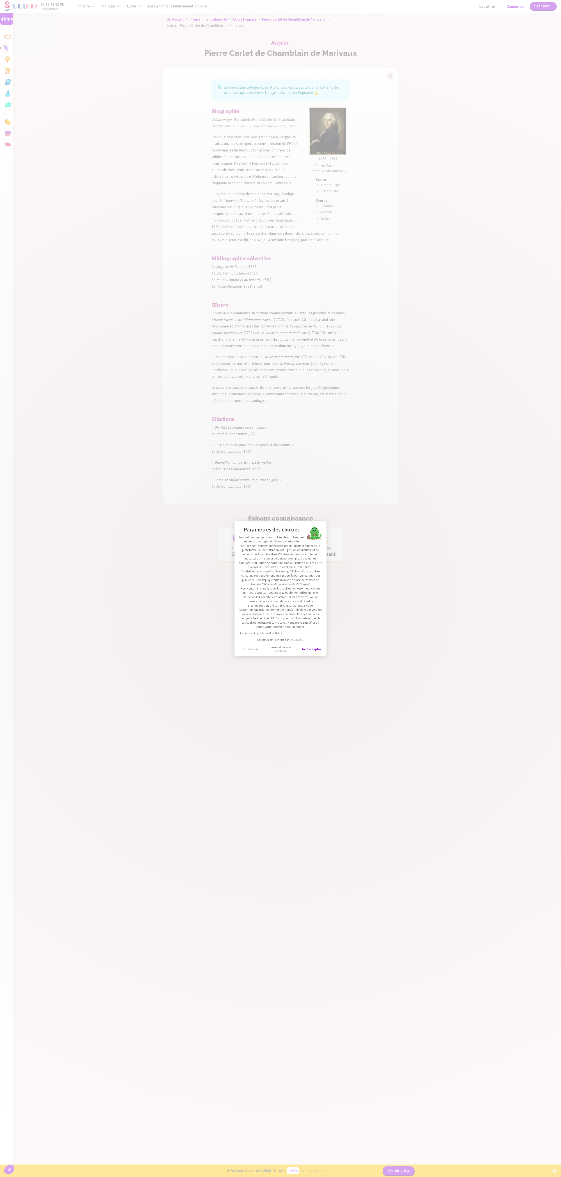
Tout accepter (311, 649)
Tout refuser (249, 649)
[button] (9, 1169)
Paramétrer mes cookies (280, 649)
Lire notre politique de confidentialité (260, 633)
